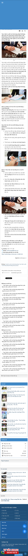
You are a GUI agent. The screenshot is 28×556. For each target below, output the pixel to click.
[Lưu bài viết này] (25, 30)
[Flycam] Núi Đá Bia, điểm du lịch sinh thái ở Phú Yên (16, 391)
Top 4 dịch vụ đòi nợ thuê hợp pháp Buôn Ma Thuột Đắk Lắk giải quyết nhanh (13, 353)
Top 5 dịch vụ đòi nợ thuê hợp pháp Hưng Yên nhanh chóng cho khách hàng (13, 308)
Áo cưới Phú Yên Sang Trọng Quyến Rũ (16, 433)
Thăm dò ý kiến (5, 515)
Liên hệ (16, 513)
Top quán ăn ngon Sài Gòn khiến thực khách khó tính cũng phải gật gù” (16, 480)
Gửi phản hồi (19, 554)
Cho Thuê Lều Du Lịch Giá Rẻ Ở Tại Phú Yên (15, 388)
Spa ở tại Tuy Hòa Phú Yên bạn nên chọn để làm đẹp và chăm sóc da (15, 408)
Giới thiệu (4, 510)
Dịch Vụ (3, 537)
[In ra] (22, 30)
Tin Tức (17, 510)
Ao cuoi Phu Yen (5, 499)
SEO (3, 531)
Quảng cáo (17, 515)
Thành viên (4, 513)
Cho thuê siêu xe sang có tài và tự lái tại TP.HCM (16, 476)
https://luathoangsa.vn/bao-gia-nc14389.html (12, 254)
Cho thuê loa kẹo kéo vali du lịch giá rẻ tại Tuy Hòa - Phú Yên (16, 403)
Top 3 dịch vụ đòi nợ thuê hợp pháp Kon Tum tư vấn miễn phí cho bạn (13, 321)
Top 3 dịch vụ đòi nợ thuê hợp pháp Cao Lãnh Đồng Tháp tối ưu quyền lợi (13, 336)
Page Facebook (5, 460)
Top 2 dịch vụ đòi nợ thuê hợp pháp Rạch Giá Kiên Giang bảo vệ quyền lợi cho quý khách (13, 316)
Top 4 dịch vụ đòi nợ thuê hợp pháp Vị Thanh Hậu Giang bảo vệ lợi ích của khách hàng (13, 298)
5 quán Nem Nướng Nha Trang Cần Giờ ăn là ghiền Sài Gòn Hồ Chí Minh (16, 490)
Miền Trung (4, 525)
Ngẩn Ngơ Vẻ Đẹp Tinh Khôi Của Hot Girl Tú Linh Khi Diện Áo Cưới (16, 395)
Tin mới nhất (4, 469)
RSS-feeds (17, 518)
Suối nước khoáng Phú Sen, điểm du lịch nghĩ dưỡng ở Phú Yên (16, 428)
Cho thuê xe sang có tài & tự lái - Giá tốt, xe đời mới (16, 473)
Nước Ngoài (4, 534)
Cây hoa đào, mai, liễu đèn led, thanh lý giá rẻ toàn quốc (16, 424)
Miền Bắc (4, 522)
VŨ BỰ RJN (6, 501)
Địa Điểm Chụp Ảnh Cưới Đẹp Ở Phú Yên (16, 412)
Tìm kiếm (4, 518)
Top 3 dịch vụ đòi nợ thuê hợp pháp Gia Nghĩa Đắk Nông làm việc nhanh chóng (13, 349)
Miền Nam (4, 528)
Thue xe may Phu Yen (16, 499)
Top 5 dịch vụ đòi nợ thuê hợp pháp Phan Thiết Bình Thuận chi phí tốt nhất (13, 365)
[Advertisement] (14, 15)
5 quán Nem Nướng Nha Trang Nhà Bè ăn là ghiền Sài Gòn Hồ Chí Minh (16, 485)
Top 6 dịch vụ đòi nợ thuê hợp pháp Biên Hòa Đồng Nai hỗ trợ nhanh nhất (13, 340)
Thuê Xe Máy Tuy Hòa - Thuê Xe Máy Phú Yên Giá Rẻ (16, 420)
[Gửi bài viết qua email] (20, 30)
